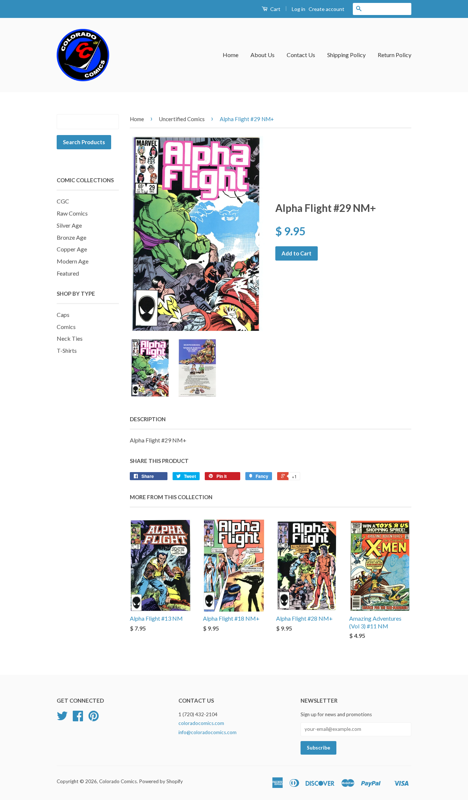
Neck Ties (70, 338)
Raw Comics (72, 213)
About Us (262, 54)
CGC (63, 201)
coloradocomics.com (201, 723)
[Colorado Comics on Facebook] (77, 718)
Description (148, 419)
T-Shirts (67, 350)
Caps (63, 314)
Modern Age (72, 261)
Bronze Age (71, 237)
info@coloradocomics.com (207, 732)
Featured (68, 273)
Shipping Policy (346, 54)
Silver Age (69, 225)
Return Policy (394, 54)
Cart (274, 9)
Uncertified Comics (182, 119)
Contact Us (301, 54)
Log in (298, 9)
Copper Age (72, 249)
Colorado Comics (118, 781)
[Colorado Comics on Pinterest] (93, 718)
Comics (66, 326)
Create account (326, 9)
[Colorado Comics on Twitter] (62, 718)
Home (230, 54)
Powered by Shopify (161, 781)
